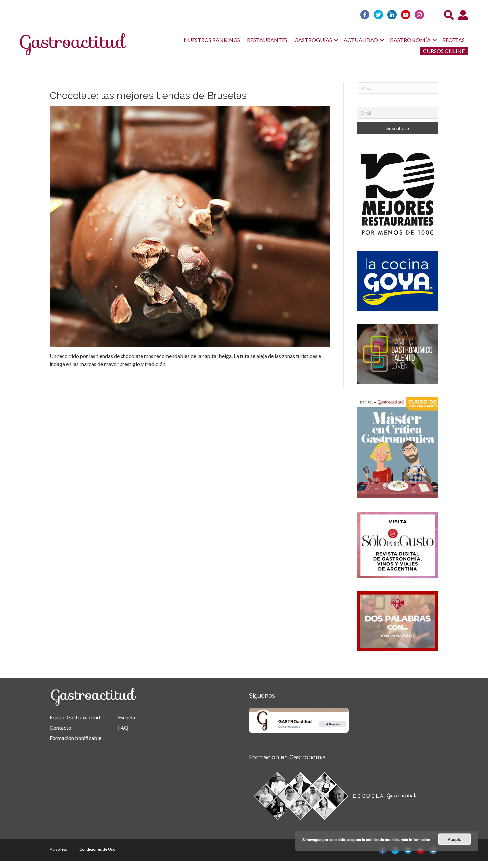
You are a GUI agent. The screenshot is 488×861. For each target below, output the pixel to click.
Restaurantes (267, 40)
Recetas (453, 40)
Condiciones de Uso (97, 849)
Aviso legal (59, 849)
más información (415, 839)
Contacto (60, 727)
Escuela (126, 717)
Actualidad (361, 40)
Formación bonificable (75, 738)
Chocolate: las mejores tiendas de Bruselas (148, 95)
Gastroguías (313, 40)
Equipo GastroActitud (75, 717)
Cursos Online (444, 51)
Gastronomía (410, 40)
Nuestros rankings (212, 40)
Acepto (454, 839)
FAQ (123, 727)
